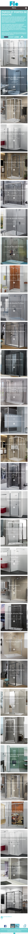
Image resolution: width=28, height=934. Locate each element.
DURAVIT (14, 81)
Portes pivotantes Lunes (14, 783)
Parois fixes (14, 557)
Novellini (14, 51)
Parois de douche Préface (14, 218)
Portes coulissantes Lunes (14, 106)
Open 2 (14, 870)
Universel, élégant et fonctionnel (14, 308)
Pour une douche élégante (14, 394)
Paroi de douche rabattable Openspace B (14, 755)
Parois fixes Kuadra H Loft (14, 896)
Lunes (14, 109)
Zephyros (14, 334)
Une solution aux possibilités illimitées (14, 365)
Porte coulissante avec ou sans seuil (14, 816)
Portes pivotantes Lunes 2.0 (14, 162)
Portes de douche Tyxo (14, 811)
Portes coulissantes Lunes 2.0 (14, 444)
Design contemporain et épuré (14, 280)
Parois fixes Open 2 (14, 867)
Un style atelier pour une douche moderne (14, 901)
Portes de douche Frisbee (14, 275)
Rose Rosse (14, 193)
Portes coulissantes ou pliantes (14, 839)
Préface (14, 222)
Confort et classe (14, 336)
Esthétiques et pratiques (14, 138)
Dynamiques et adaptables (14, 111)
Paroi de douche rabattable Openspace (14, 78)
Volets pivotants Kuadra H (14, 698)
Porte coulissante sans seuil (14, 619)
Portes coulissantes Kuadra (14, 529)
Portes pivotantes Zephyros (14, 670)
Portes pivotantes (14, 501)
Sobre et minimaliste (14, 647)
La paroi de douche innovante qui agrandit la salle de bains (14, 84)
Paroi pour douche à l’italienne (14, 590)
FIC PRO (25, 928)
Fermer (19, 931)
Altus (14, 617)
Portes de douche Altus (14, 613)
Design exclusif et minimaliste (14, 54)
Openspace (14, 82)
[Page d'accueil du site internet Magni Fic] (14, 5)
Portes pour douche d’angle (14, 134)
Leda (14, 220)
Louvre (14, 392)
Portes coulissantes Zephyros (14, 331)
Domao (14, 136)
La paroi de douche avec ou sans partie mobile (14, 224)
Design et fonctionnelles (14, 167)
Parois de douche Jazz (14, 416)
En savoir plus (11, 931)
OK (14, 933)
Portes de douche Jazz (14, 359)
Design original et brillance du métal (14, 534)
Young (14, 52)
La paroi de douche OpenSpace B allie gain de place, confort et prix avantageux (14, 762)
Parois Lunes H (14, 585)
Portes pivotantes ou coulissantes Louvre (14, 388)
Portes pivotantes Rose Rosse (14, 472)
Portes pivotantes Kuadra (14, 726)
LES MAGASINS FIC (7, 916)
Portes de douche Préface (14, 303)
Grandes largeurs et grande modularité (14, 195)
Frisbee (14, 250)
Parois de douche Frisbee (14, 247)
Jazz (14, 363)
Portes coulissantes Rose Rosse (14, 190)
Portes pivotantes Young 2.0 (14, 49)
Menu (14, 8)
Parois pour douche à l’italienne (14, 873)
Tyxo (14, 814)
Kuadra (14, 532)
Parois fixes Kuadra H (14, 642)
